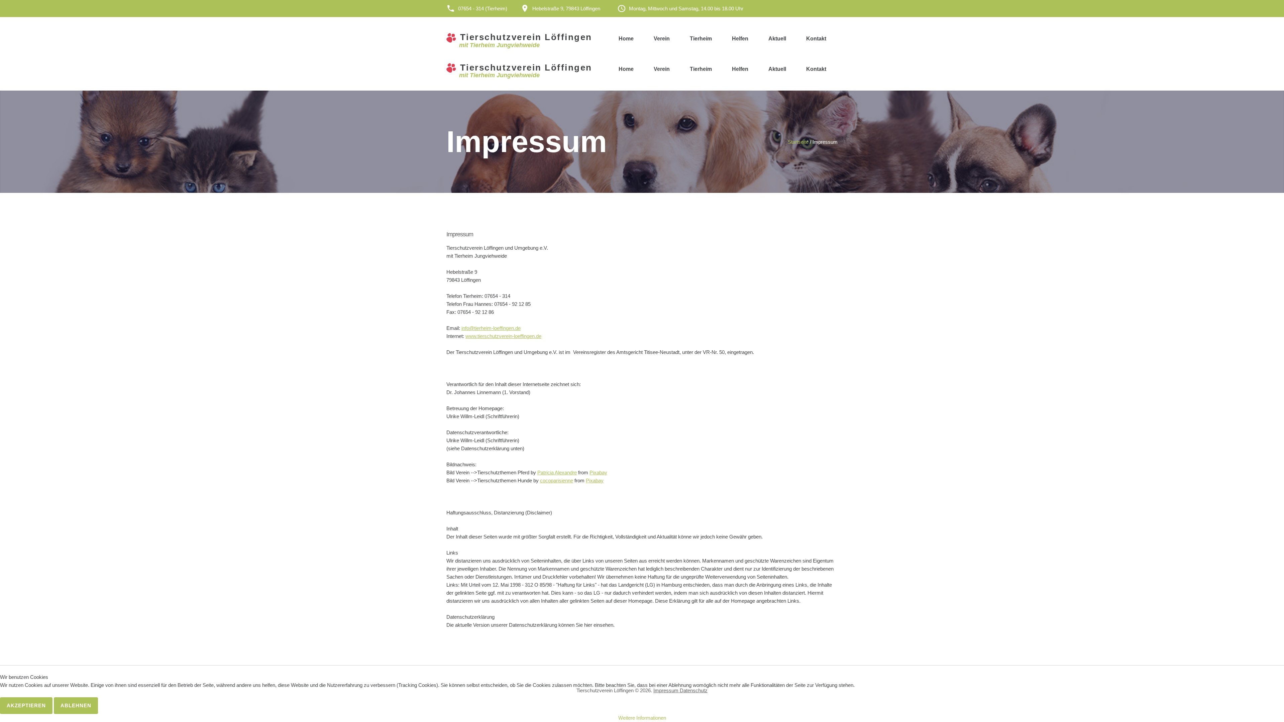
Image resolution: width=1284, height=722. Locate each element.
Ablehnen (76, 705)
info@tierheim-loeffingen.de (491, 328)
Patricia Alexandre (557, 472)
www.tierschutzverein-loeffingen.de (503, 336)
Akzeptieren (26, 705)
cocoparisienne (556, 480)
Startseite (798, 142)
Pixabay (598, 472)
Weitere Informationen (642, 718)
